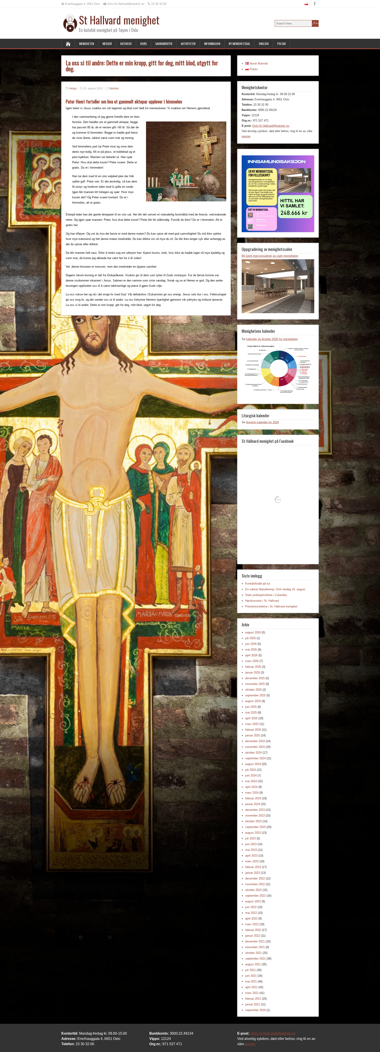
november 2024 (255, 747)
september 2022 (255, 895)
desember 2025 (255, 678)
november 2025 (255, 684)
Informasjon (212, 43)
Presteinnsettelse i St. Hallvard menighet (271, 606)
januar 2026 (252, 672)
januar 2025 (252, 735)
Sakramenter (163, 43)
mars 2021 (252, 993)
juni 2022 (251, 907)
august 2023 (253, 832)
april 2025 (251, 718)
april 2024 (251, 787)
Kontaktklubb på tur (257, 583)
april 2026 (251, 655)
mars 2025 (252, 724)
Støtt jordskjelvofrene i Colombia (266, 595)
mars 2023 (252, 861)
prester (246, 136)
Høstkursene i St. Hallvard (262, 600)
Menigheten (86, 43)
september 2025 (255, 695)
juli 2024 (250, 769)
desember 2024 (255, 741)
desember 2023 (255, 809)
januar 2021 (252, 1004)
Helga (73, 88)
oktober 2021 (253, 953)
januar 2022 (252, 935)
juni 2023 (251, 844)
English (264, 43)
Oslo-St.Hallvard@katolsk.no (270, 125)
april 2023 (251, 855)
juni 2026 (251, 644)
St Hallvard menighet (119, 20)
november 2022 (255, 884)
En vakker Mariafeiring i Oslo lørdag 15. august (275, 589)
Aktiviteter (188, 43)
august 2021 (253, 964)
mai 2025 (251, 712)
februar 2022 (253, 930)
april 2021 (251, 987)
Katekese (126, 43)
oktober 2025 (253, 689)
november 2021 (255, 947)
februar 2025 (253, 729)
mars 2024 (252, 792)
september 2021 (255, 958)
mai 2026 (251, 649)
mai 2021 (251, 981)
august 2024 (253, 764)
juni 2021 (251, 975)
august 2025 (253, 701)
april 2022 (251, 918)
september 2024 (255, 758)
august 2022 (253, 901)
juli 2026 (250, 638)
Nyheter (114, 88)
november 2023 (255, 815)
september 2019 (255, 1010)
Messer (107, 43)
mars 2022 (252, 924)
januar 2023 (252, 872)
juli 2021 (250, 970)
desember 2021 (255, 941)
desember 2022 (255, 878)
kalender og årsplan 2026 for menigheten (272, 339)
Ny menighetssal (239, 43)
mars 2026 (252, 661)
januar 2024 (252, 804)
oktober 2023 (253, 821)
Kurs (143, 43)
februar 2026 (253, 666)
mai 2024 (251, 781)
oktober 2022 (253, 890)
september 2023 (255, 827)
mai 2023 (251, 850)
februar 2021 (253, 998)
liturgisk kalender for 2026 (262, 422)
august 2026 (253, 632)
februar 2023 (253, 867)
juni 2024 (251, 775)
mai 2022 (251, 912)
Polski (281, 43)
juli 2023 (250, 838)
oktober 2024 (253, 752)
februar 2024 (253, 798)
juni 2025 (251, 706)
